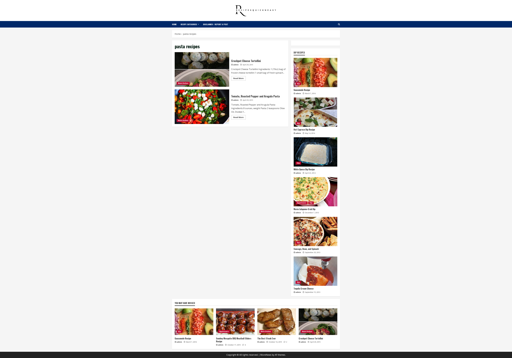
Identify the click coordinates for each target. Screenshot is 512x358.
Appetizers (301, 203)
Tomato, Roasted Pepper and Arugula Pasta (202, 106)
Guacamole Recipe (302, 90)
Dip (298, 83)
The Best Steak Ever (266, 338)
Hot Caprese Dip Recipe (304, 129)
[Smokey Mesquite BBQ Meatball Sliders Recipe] (235, 321)
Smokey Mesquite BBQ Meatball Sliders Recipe (233, 340)
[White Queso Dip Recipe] (315, 152)
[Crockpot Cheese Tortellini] (318, 321)
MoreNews (265, 354)
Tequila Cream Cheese (303, 288)
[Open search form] (339, 24)
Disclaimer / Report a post (215, 24)
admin (236, 65)
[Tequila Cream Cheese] (315, 271)
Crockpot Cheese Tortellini (202, 69)
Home (174, 24)
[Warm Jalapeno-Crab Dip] (315, 191)
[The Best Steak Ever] (276, 321)
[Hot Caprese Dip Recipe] (315, 112)
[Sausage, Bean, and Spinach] (315, 231)
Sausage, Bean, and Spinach (306, 249)
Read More (239, 79)
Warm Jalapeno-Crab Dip (304, 209)
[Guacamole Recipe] (315, 72)
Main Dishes (183, 83)
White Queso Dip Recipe (304, 169)
